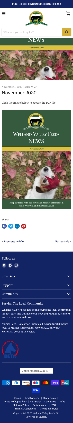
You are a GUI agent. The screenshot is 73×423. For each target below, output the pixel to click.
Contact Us (50, 401)
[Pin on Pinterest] (23, 226)
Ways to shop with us (15, 401)
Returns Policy (21, 405)
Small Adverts (32, 398)
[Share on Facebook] (4, 226)
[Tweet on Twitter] (10, 226)
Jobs (62, 401)
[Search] (66, 32)
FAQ (53, 405)
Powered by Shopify (36, 417)
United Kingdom (35, 371)
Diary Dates (49, 398)
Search (17, 398)
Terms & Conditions (25, 408)
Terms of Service (49, 408)
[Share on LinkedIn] (17, 226)
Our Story (35, 401)
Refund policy (40, 405)
